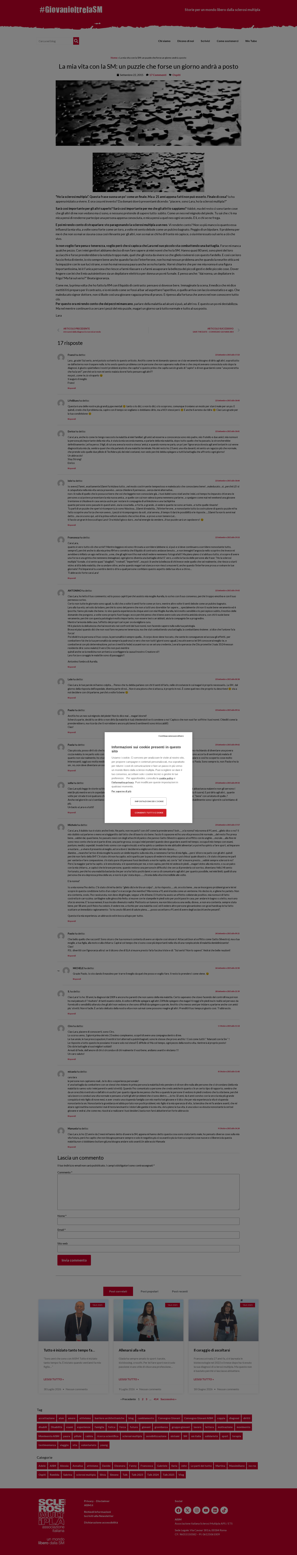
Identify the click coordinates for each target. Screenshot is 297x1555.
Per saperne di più (121, 791)
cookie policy (166, 778)
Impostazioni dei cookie (149, 801)
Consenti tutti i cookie (149, 812)
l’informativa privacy (123, 782)
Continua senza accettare (171, 736)
